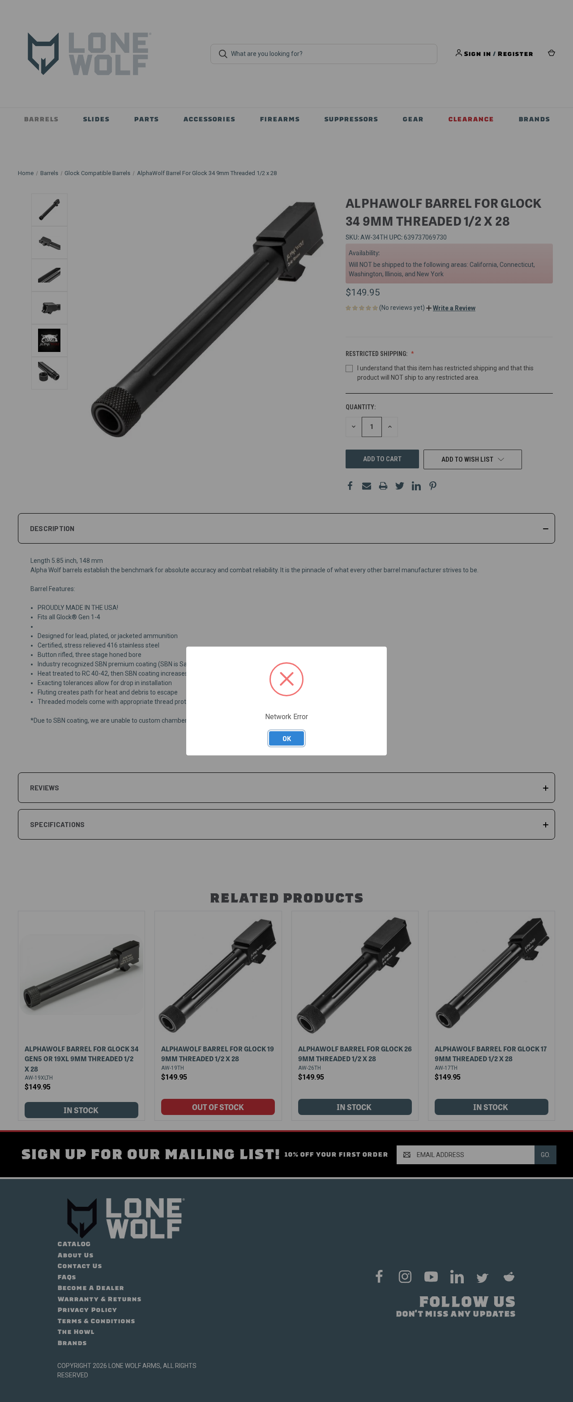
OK (286, 738)
